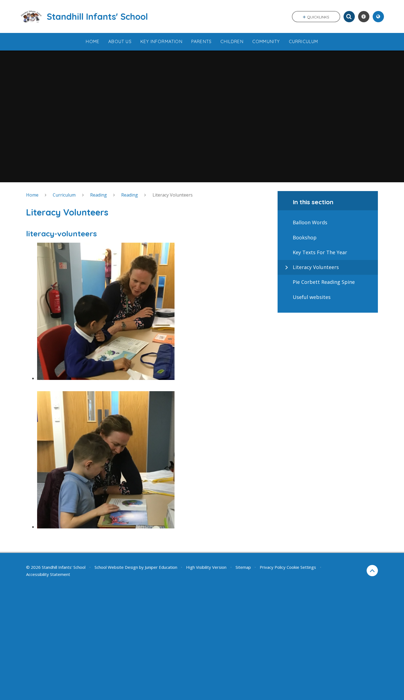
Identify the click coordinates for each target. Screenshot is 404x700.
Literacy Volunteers (173, 195)
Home (32, 195)
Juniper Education (161, 567)
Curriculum (64, 195)
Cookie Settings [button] (301, 567)
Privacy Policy (273, 567)
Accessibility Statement (48, 574)
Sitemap (243, 567)
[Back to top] (372, 570)
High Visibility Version (206, 567)
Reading (98, 195)
